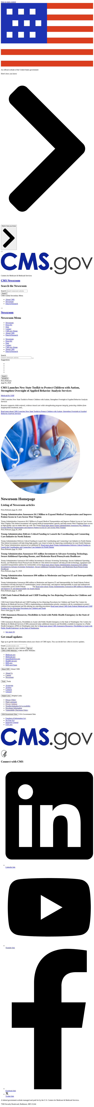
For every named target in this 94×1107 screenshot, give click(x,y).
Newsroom (10, 302)
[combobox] (16, 357)
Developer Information (14, 708)
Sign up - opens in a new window (13, 648)
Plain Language (11, 702)
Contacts (9, 690)
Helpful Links (6, 696)
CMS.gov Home (12, 331)
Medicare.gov (10, 655)
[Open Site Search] (2, 308)
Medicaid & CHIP (7, 396)
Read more (45, 526)
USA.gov (9, 725)
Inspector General (12, 722)
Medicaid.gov (10, 657)
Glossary (9, 692)
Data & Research (12, 304)
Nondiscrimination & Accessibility (18, 706)
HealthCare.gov (11, 661)
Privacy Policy (11, 700)
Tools (3, 681)
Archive (8, 688)
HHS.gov (9, 663)
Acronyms (9, 685)
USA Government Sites (9, 714)
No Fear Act (10, 720)
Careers (8, 675)
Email (3, 646)
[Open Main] (2, 251)
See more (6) (10, 632)
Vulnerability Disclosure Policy (17, 710)
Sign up (29, 648)
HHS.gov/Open (11, 665)
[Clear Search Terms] (33, 358)
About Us (9, 673)
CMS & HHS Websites (9, 651)
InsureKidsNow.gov (13, 659)
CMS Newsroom (10, 280)
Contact (8, 329)
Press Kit (9, 325)
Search (3, 291)
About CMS (10, 299)
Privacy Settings (11, 704)
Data (7, 327)
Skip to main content (8, 2)
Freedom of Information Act (16, 718)
